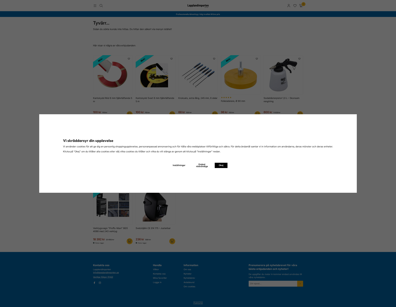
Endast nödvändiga (202, 165)
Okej (221, 165)
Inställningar (179, 165)
